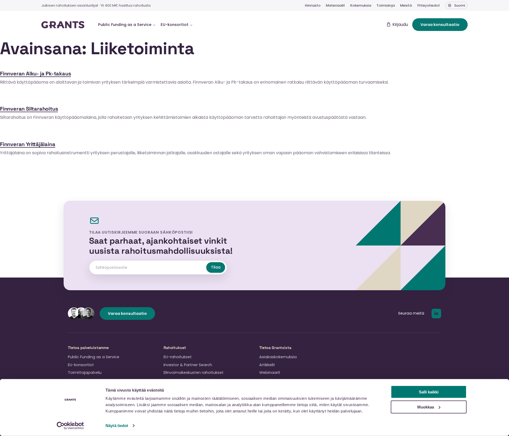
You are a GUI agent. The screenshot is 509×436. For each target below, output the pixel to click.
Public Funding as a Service (93, 357)
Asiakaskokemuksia (278, 357)
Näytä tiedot (117, 425)
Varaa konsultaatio (439, 24)
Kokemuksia (360, 5)
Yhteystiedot (428, 5)
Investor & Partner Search (188, 364)
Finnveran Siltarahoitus (29, 108)
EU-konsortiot (81, 364)
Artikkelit (267, 364)
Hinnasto (313, 5)
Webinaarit (269, 372)
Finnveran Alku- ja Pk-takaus (35, 73)
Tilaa (216, 267)
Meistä (406, 5)
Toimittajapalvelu (85, 372)
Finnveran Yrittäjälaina (27, 144)
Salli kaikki (428, 392)
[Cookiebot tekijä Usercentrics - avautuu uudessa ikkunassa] (70, 426)
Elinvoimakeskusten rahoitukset (193, 372)
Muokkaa (425, 407)
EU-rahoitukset (178, 357)
